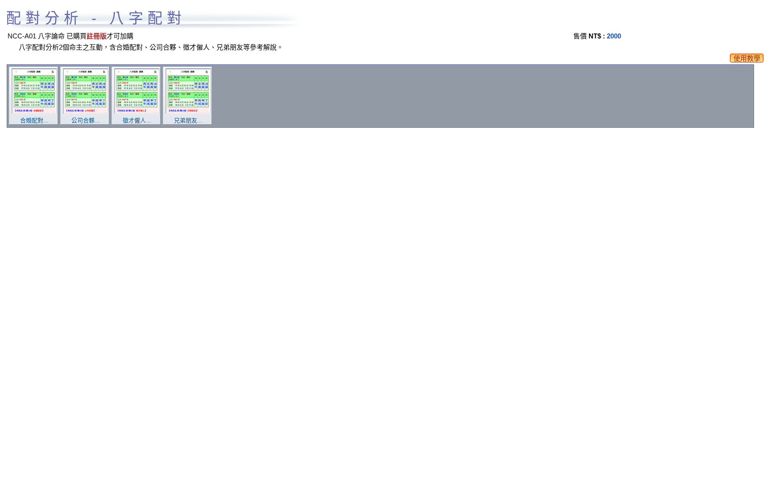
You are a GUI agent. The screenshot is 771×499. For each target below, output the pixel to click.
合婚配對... (34, 120)
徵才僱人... (137, 120)
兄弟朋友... (188, 120)
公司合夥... (85, 120)
